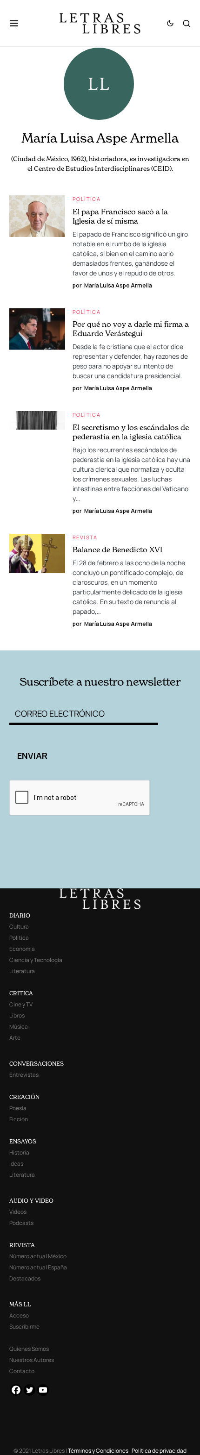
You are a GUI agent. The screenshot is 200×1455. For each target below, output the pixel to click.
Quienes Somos (29, 1349)
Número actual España (38, 1267)
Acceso (19, 1315)
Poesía (18, 1108)
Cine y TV (21, 1004)
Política (86, 198)
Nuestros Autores (31, 1360)
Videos (18, 1212)
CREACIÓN (24, 1096)
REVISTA (22, 1245)
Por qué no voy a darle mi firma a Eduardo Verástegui (131, 328)
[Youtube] (43, 1390)
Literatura (22, 971)
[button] (18, 23)
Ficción (18, 1119)
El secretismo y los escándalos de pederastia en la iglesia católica (131, 432)
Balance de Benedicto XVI (117, 549)
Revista (85, 537)
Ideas (16, 1164)
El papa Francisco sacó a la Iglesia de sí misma (120, 216)
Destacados (24, 1278)
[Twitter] (29, 1390)
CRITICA (21, 993)
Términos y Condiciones (98, 1451)
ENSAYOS (22, 1141)
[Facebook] (16, 1390)
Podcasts (21, 1223)
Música (18, 1026)
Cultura (19, 926)
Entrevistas (24, 1075)
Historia (19, 1152)
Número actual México (38, 1256)
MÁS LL (20, 1304)
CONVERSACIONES (36, 1063)
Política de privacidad (159, 1451)
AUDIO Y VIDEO (31, 1200)
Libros (17, 1015)
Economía (22, 949)
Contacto (21, 1371)
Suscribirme (24, 1326)
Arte (14, 1038)
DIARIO (19, 915)
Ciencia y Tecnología (35, 960)
